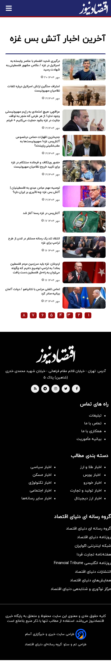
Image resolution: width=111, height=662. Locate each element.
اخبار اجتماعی (40, 490)
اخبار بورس (92, 474)
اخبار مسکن (42, 474)
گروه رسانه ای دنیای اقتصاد (88, 528)
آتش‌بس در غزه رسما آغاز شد (41, 213)
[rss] (35, 389)
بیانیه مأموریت (89, 439)
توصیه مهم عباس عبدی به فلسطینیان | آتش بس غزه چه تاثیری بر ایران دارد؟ (35, 190)
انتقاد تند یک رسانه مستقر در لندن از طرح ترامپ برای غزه (34, 240)
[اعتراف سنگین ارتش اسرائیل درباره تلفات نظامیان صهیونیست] (84, 95)
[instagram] (55, 389)
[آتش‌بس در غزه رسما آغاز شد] (84, 222)
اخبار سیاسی (40, 467)
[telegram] (45, 389)
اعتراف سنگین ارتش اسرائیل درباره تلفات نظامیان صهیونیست (34, 88)
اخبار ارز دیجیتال (88, 498)
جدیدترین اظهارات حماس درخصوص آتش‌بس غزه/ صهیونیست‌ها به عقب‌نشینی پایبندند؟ (38, 141)
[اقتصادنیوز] (55, 354)
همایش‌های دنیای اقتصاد (90, 580)
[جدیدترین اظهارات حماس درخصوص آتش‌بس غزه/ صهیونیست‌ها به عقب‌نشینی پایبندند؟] (84, 145)
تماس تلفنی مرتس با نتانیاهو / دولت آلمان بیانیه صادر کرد (32, 291)
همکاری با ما (91, 431)
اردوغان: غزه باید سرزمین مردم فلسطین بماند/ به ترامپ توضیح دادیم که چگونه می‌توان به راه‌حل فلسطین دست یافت (35, 268)
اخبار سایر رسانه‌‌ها (36, 498)
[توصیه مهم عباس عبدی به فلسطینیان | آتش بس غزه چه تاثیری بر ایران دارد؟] (84, 196)
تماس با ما (93, 423)
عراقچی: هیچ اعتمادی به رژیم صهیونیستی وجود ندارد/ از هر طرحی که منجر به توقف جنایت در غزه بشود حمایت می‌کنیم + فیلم (32, 116)
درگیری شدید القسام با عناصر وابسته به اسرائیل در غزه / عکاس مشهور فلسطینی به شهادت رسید (33, 65)
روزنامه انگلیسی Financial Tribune (82, 563)
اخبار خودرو (93, 482)
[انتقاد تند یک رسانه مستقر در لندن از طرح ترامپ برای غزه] (84, 247)
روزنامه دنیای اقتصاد (94, 537)
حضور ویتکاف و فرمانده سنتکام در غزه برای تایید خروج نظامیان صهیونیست (35, 164)
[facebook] (77, 389)
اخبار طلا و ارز (91, 467)
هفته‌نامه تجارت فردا (94, 554)
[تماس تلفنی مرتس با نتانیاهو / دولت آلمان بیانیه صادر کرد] (84, 298)
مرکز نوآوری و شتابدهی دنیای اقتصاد (81, 589)
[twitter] (65, 389)
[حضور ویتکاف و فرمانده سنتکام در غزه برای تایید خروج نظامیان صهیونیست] (84, 171)
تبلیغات (95, 415)
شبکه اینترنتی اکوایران (93, 545)
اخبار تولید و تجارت (86, 490)
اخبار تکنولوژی (40, 482)
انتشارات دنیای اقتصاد (93, 571)
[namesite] (93, 8)
